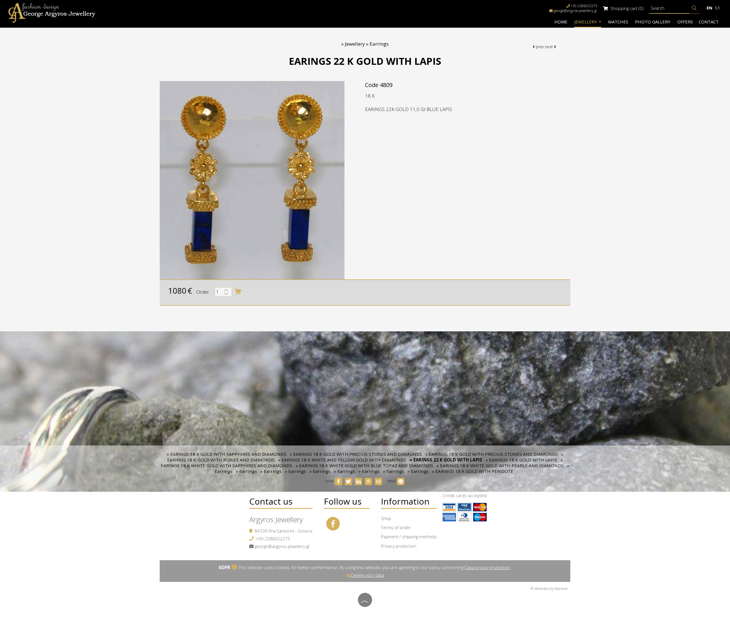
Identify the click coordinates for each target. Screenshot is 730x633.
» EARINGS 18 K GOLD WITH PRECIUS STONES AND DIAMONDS (356, 454)
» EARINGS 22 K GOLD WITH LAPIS (445, 460)
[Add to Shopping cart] (238, 291)
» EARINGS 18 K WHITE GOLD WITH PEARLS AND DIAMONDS (500, 465)
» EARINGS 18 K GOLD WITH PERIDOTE (472, 471)
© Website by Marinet (548, 588)
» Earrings (246, 471)
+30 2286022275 (273, 538)
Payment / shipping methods (409, 536)
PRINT (391, 481)
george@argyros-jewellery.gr (575, 10)
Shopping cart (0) (626, 8)
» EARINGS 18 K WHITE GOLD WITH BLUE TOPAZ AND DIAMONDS (364, 465)
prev (539, 46)
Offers (685, 22)
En (709, 8)
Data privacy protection (487, 567)
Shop (386, 518)
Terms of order (396, 527)
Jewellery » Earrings (367, 44)
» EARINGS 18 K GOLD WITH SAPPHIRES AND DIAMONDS (226, 454)
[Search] (694, 8)
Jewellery (586, 22)
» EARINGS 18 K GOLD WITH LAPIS (521, 460)
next (549, 46)
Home (560, 22)
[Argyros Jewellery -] (52, 12)
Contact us (271, 501)
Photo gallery (652, 22)
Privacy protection (398, 546)
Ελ (717, 8)
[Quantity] (223, 293)
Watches (618, 22)
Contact (709, 22)
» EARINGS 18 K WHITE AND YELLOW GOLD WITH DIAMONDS (342, 460)
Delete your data (367, 575)
